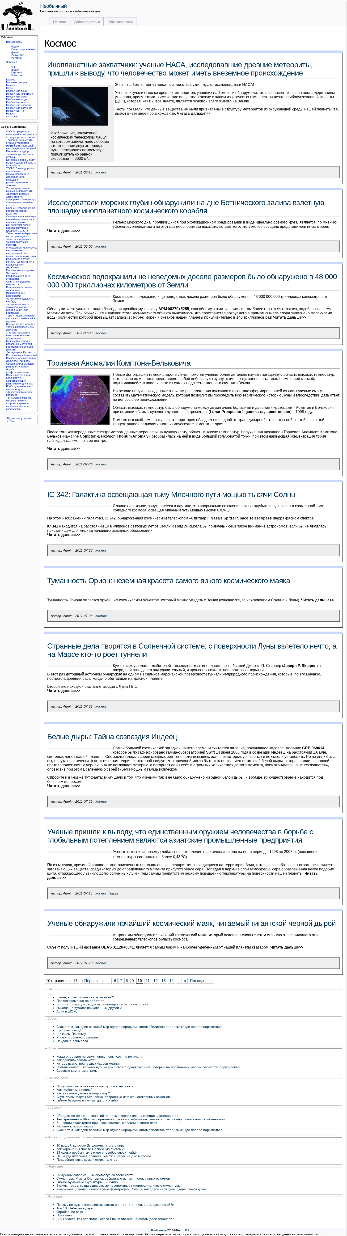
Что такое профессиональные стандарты (18, 276)
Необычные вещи (16, 90)
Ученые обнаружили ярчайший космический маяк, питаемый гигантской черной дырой (191, 923)
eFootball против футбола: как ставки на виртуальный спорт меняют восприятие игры (21, 251)
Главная (59, 22)
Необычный (53, 6)
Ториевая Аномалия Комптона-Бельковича (118, 363)
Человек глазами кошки (74, 1126)
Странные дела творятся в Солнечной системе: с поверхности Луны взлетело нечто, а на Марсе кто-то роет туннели (191, 650)
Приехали (64, 1215)
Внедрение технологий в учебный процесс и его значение (20, 327)
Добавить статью (87, 22)
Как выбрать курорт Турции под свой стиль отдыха (20, 154)
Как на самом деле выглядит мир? (83, 1093)
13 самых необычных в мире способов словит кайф (96, 1152)
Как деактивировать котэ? (76, 1060)
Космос (10, 79)
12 (155, 981)
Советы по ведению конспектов (18, 283)
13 (163, 981)
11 (148, 981)
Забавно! (11, 62)
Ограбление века (69, 1212)
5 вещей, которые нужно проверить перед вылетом (20, 211)
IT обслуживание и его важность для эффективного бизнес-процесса (20, 390)
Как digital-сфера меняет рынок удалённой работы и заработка (21, 162)
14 (171, 981)
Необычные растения (19, 107)
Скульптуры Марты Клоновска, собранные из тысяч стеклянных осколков (113, 1097)
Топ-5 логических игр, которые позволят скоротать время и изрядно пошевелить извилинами (19, 403)
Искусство (17, 55)
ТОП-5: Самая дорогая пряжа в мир (20, 170)
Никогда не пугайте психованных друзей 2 (89, 1008)
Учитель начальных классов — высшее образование (18, 335)
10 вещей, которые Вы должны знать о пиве (90, 1145)
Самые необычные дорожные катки (17, 175)
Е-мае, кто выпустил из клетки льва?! (85, 997)
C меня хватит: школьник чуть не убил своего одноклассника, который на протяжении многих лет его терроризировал (148, 1067)
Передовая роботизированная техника (17, 182)
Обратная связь (120, 22)
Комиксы (16, 75)
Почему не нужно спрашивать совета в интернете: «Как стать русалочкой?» (115, 1204)
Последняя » (201, 981)
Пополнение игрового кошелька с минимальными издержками (19, 291)
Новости (11, 113)
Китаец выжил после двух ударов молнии (88, 1063)
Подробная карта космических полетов (86, 1159)
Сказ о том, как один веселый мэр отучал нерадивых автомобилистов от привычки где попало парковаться (139, 1027)
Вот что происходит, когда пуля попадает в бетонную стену (102, 1004)
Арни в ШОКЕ (66, 1011)
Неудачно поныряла (72, 1041)
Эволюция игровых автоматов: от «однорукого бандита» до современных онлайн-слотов (21, 199)
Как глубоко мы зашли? (74, 1090)
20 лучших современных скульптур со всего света (95, 1086)
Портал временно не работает (80, 1001)
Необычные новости (18, 105)
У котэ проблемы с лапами (77, 1037)
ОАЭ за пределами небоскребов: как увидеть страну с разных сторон (21, 134)
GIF (13, 66)
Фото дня (11, 116)
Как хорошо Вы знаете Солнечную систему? (90, 1149)
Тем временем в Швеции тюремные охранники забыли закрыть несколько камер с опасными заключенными (140, 1119)
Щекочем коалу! (68, 1030)
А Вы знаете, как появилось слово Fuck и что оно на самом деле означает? (115, 1219)
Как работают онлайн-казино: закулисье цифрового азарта (19, 228)
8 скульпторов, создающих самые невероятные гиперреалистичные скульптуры (118, 1185)
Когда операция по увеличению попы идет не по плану (99, 1056)
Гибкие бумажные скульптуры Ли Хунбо (87, 1100)
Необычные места (17, 102)
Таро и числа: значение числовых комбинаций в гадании (20, 318)
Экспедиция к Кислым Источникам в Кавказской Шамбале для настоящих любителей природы (21, 356)
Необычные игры (16, 96)
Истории (16, 57)
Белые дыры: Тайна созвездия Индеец (112, 736)
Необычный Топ (15, 110)
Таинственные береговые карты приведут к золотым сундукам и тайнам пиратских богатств (21, 239)
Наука (9, 88)
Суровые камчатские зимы (76, 1070)
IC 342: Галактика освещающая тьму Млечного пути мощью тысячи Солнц (171, 494)
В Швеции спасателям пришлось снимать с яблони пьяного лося (106, 1123)
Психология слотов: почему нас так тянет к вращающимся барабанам (20, 263)
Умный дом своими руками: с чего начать (19, 189)
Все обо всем (14, 41)
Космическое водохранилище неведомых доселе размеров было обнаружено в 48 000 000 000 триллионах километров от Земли (192, 280)
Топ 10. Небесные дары (74, 1208)
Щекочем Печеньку (71, 1034)
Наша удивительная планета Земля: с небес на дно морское (103, 1156)
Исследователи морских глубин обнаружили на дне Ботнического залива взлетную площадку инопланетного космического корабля (185, 206)
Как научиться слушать (20, 270)
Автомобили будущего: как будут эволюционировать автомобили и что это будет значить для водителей (20, 305)
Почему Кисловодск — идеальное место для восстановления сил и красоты (20, 345)
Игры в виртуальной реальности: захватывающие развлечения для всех (19, 379)
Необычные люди (16, 99)
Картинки (16, 72)
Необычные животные (19, 93)
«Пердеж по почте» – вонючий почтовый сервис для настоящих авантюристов (117, 1116)
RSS (187, 1230)
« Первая (89, 981)
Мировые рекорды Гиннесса (17, 84)
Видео (15, 46)
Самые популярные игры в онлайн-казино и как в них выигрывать (21, 219)
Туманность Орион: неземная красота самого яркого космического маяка (168, 580)
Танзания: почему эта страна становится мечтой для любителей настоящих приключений (21, 144)
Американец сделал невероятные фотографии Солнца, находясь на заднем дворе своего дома (131, 1189)
